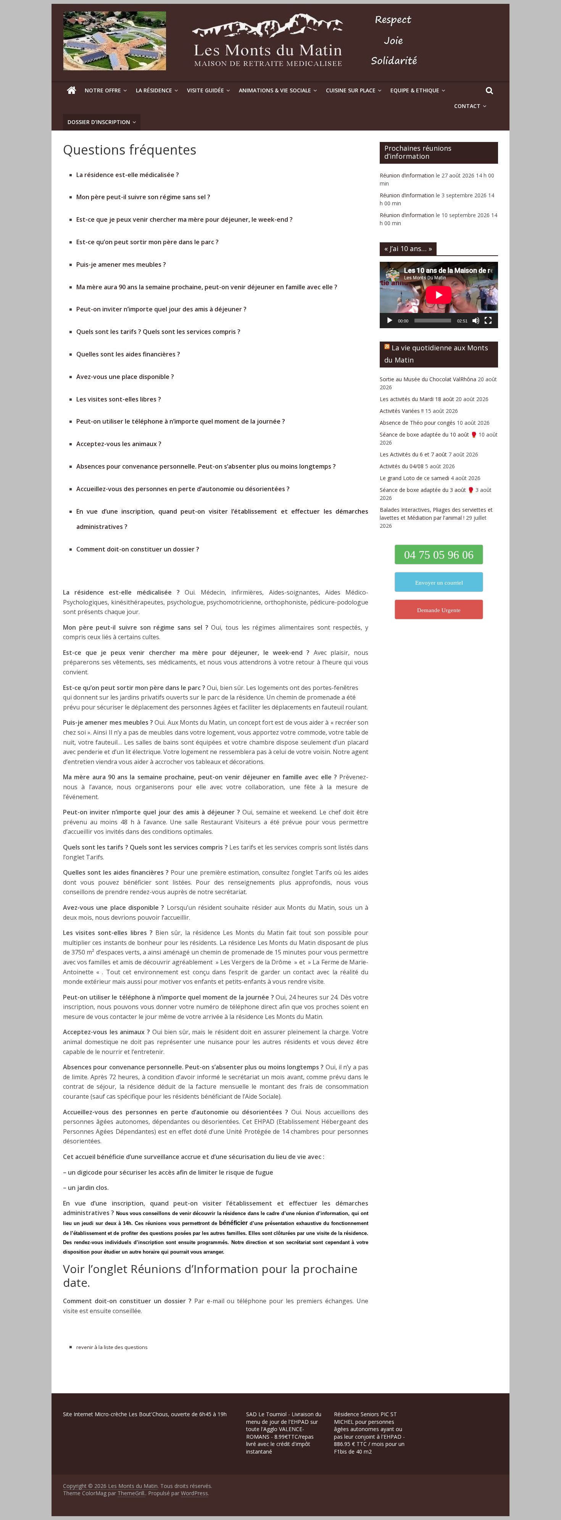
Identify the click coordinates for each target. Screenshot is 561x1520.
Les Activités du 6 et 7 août (413, 454)
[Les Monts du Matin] (71, 90)
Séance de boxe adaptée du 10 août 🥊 (428, 434)
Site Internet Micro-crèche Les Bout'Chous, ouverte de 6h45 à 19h (145, 1414)
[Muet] (476, 320)
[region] (99, 1466)
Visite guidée (205, 90)
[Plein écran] (488, 320)
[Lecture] (389, 320)
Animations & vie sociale (275, 90)
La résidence (154, 90)
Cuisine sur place (351, 90)
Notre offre (103, 90)
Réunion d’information (407, 175)
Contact (467, 106)
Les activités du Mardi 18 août (417, 399)
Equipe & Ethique (414, 90)
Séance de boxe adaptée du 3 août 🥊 (427, 489)
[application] (439, 295)
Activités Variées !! (402, 410)
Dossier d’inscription (99, 122)
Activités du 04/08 (402, 466)
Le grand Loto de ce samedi (414, 478)
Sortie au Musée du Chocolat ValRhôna (428, 379)
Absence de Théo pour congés (417, 422)
